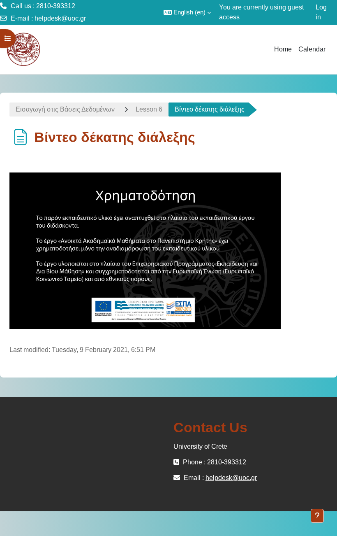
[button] (187, 12)
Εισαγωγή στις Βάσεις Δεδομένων (65, 109)
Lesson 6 (149, 109)
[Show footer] (317, 516)
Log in (321, 12)
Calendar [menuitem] (311, 49)
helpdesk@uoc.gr (60, 18)
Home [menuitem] (283, 49)
